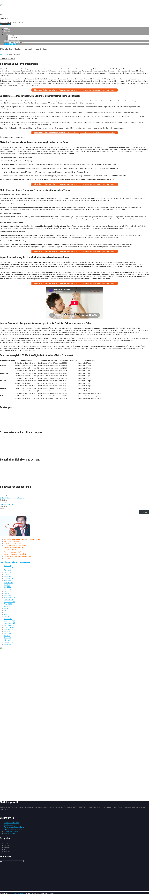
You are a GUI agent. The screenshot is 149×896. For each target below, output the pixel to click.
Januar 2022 (8, 595)
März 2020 (7, 640)
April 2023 (7, 570)
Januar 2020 (8, 644)
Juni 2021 (7, 608)
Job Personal (8, 825)
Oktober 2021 (8, 600)
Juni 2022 (7, 587)
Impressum (8, 34)
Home (6, 28)
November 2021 (9, 598)
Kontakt (11, 36)
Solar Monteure (9, 833)
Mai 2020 (7, 636)
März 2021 (7, 614)
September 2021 (9, 602)
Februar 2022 (8, 593)
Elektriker (3, 59)
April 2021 (7, 612)
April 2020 (7, 638)
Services (7, 31)
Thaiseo (51, 893)
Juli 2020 (7, 631)
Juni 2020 (7, 634)
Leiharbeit (11, 59)
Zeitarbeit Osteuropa (11, 831)
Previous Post (12, 497)
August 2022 (8, 583)
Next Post (7, 503)
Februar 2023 (8, 574)
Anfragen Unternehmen (12, 41)
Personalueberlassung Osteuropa (15, 827)
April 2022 (7, 589)
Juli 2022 (7, 585)
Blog (5, 33)
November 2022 (9, 581)
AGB (9, 39)
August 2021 (8, 604)
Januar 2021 (8, 619)
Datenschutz (12, 37)
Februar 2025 (8, 568)
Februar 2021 (8, 617)
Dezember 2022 (9, 578)
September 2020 (10, 627)
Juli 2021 (7, 606)
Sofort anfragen (5, 24)
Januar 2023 (8, 576)
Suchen (2, 508)
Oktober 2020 (9, 625)
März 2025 (7, 566)
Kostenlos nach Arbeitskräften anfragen (15, 562)
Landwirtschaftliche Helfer (13, 829)
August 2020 (8, 629)
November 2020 (9, 623)
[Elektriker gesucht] (11, 8)
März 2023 (7, 572)
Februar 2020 (8, 642)
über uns (7, 29)
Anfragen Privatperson (16, 42)
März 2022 (7, 591)
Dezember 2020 (9, 621)
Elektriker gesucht (19, 893)
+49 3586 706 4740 (10, 44)
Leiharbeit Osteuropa (11, 823)
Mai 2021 (7, 610)
